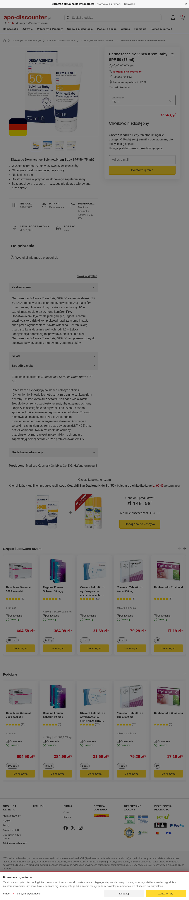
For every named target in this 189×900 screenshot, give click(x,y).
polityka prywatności (28, 893)
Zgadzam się (165, 893)
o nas (6, 893)
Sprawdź (129, 3)
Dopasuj (124, 893)
